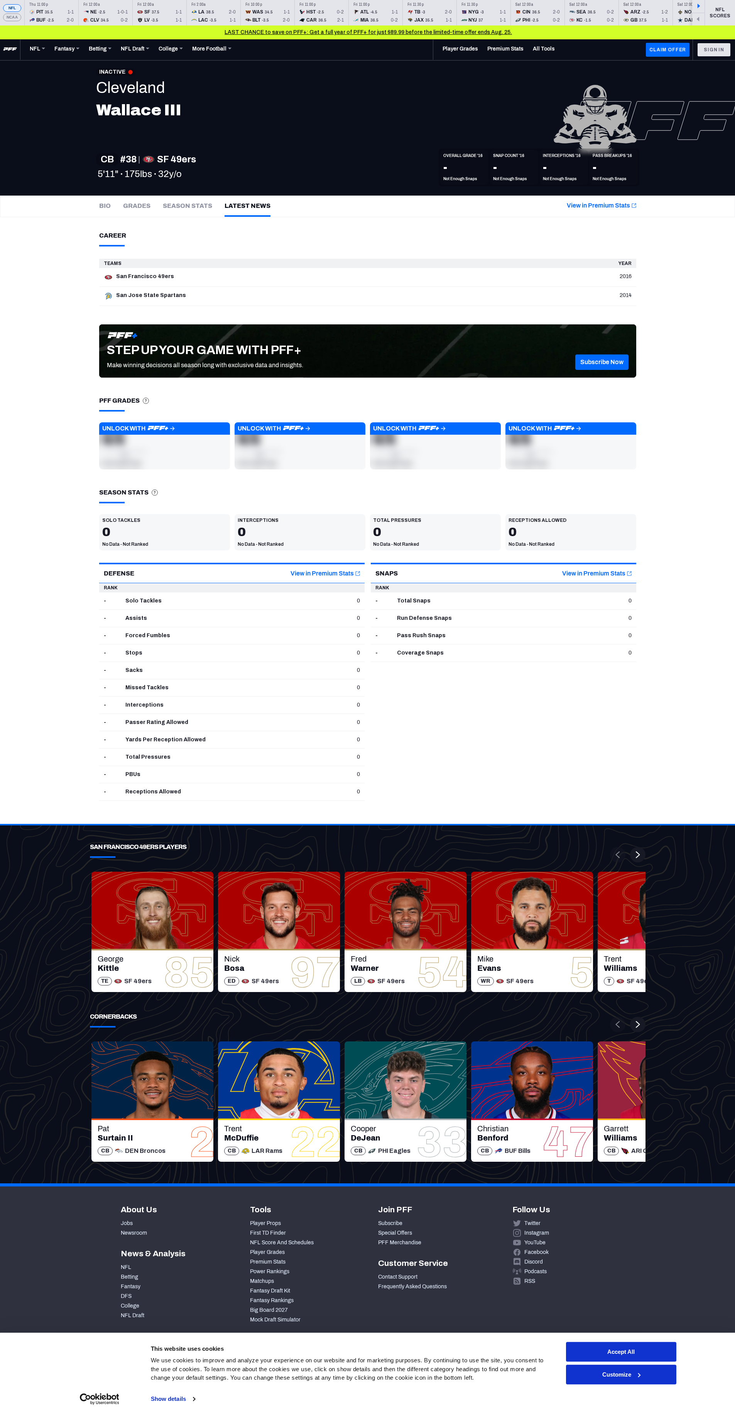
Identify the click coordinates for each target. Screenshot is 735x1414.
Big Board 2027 (269, 1310)
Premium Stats (268, 1262)
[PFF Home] (10, 49)
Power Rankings (269, 1271)
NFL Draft (132, 1315)
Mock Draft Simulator (275, 1320)
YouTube (535, 1242)
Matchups (262, 1281)
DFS (126, 1296)
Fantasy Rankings (272, 1300)
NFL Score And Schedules (282, 1242)
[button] (602, 362)
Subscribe (390, 1223)
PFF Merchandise (399, 1242)
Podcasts (535, 1271)
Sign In (714, 49)
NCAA (12, 17)
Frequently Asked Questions (412, 1286)
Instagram (536, 1233)
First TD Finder (268, 1233)
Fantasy (130, 1286)
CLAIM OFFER (667, 49)
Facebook (536, 1252)
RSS (529, 1281)
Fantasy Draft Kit (270, 1291)
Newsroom (134, 1233)
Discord (533, 1262)
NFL (12, 8)
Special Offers (395, 1233)
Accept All (621, 1351)
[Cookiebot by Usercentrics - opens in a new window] (99, 1399)
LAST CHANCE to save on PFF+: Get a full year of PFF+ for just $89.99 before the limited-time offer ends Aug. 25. (368, 32)
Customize (616, 1374)
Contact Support (397, 1277)
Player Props (265, 1223)
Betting (129, 1277)
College (130, 1306)
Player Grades (267, 1252)
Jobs (127, 1223)
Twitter (532, 1223)
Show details (168, 1398)
